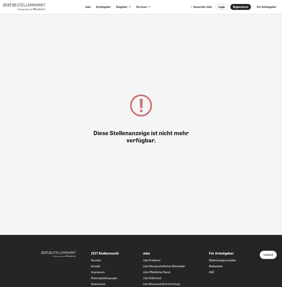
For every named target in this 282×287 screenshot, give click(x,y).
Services (141, 7)
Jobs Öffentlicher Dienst (156, 272)
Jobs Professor (152, 260)
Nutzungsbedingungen (104, 278)
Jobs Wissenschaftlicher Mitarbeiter (164, 266)
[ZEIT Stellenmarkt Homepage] (24, 7)
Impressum (98, 272)
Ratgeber (122, 7)
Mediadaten (216, 266)
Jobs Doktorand (152, 278)
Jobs (88, 7)
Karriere (96, 260)
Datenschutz (98, 284)
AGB (211, 272)
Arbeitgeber (103, 7)
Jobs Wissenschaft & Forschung (161, 284)
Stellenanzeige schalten (222, 260)
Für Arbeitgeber (266, 7)
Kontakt (95, 266)
